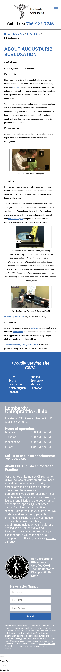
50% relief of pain (15, 219)
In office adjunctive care (14, 317)
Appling (35, 377)
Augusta (14, 391)
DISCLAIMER (50, 638)
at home (34, 328)
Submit (30, 616)
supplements (18, 332)
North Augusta (18, 388)
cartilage (15, 87)
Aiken (12, 377)
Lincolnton (15, 384)
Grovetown (37, 380)
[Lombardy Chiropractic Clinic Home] (30, 11)
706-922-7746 (40, 23)
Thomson (36, 388)
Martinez (36, 384)
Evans (12, 380)
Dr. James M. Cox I (47, 643)
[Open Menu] (56, 8)
